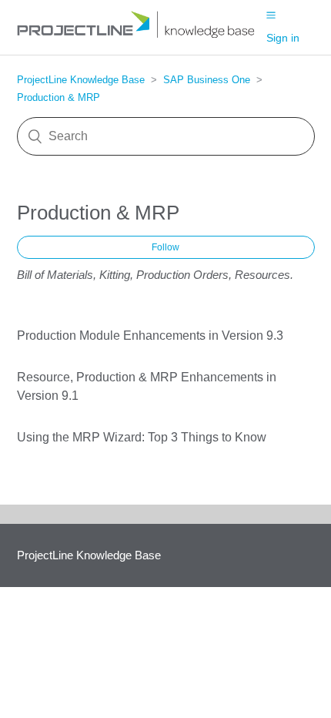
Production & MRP (58, 97)
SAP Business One (206, 80)
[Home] (141, 35)
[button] (271, 14)
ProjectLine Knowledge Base (81, 80)
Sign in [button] (282, 38)
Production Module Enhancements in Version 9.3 (150, 335)
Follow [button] (165, 247)
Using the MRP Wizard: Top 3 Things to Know (141, 437)
